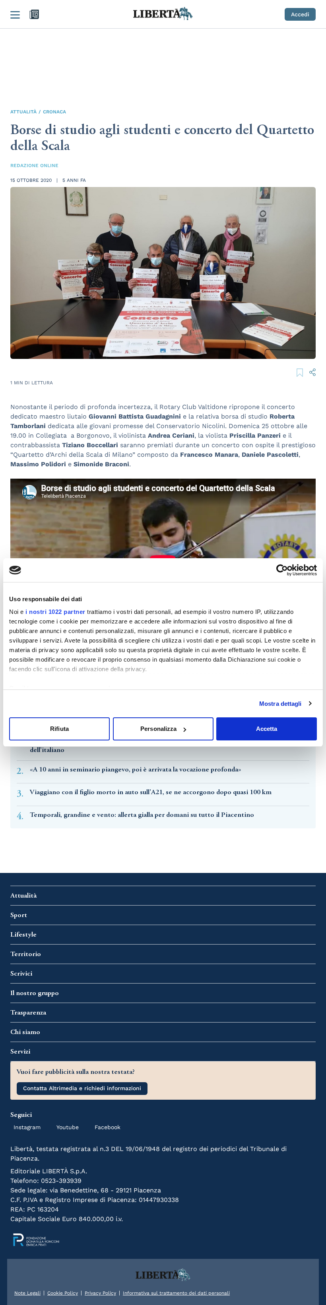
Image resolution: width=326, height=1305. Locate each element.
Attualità (23, 112)
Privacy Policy (100, 1293)
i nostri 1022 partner (55, 611)
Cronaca (54, 112)
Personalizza (158, 728)
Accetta (266, 728)
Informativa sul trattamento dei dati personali (176, 1293)
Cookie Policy (62, 1293)
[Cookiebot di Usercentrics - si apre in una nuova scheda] (282, 570)
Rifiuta (59, 728)
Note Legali (27, 1293)
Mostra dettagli (280, 703)
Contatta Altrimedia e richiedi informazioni (82, 1088)
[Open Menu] (15, 14)
